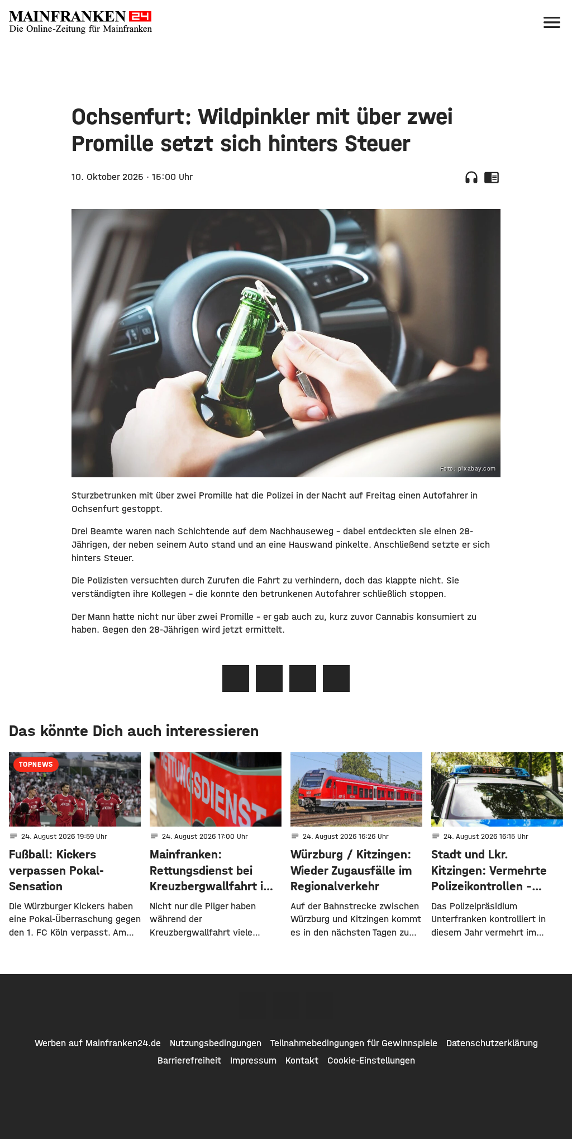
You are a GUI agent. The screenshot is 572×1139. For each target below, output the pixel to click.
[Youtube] (319, 1005)
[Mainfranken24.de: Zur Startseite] (80, 22)
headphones (471, 177)
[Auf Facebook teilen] (235, 678)
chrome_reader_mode (491, 177)
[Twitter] (286, 1005)
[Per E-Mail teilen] (336, 678)
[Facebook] (252, 1005)
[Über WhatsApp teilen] (302, 678)
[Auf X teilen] (269, 678)
